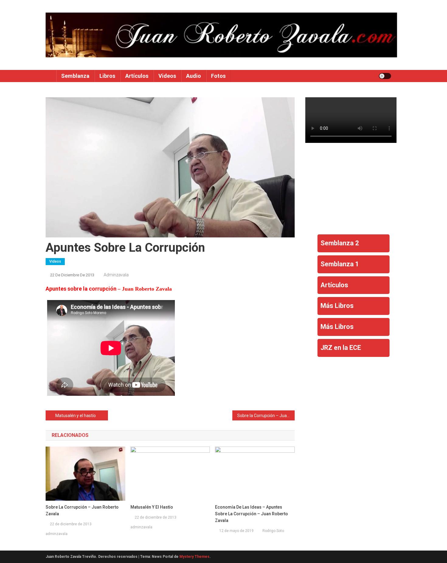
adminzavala (116, 274)
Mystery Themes (194, 556)
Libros (107, 76)
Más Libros (337, 305)
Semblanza (75, 76)
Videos (167, 76)
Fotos (218, 76)
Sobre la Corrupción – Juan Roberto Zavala (266, 415)
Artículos (136, 76)
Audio (193, 76)
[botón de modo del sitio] (385, 76)
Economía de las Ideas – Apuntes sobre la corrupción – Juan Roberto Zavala (251, 514)
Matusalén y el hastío (75, 415)
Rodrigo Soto (273, 531)
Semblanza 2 (340, 243)
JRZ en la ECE (341, 347)
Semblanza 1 (340, 264)
